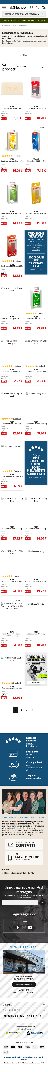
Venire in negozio (24, 984)
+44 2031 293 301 (27, 857)
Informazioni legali (12, 1057)
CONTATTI (25, 845)
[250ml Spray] (36, 613)
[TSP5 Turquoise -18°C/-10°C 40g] (12, 613)
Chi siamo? (11, 1010)
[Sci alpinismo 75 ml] (12, 298)
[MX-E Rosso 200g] (12, 246)
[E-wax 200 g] (12, 403)
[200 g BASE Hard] (36, 298)
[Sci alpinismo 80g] (12, 193)
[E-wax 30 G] (12, 88)
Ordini (8, 1004)
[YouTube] (30, 927)
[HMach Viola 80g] (36, 403)
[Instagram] (24, 927)
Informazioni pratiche (22, 1016)
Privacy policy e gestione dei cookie (32, 1058)
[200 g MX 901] (12, 351)
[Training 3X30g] (36, 88)
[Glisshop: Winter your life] (18, 7)
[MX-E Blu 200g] (12, 508)
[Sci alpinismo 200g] (36, 561)
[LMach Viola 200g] (11, 456)
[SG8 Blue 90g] (36, 141)
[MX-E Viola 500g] (12, 561)
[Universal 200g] (12, 668)
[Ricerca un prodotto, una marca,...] (43, 13)
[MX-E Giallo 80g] (36, 193)
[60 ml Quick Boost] (36, 351)
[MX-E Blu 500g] (36, 508)
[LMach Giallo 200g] (12, 141)
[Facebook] (18, 927)
